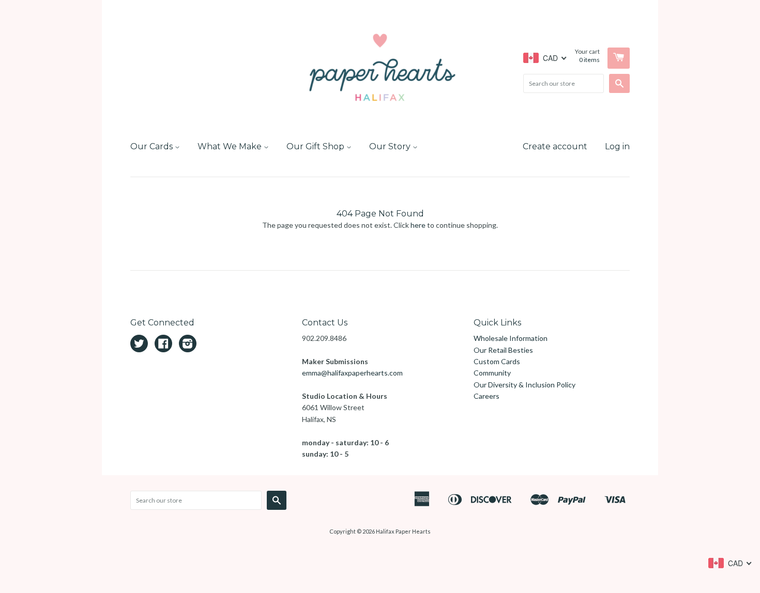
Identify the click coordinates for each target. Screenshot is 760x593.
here (418, 225)
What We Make (230, 146)
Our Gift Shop (316, 146)
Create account (555, 146)
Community (492, 372)
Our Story (391, 146)
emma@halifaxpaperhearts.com (352, 372)
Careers (486, 396)
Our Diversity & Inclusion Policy (524, 384)
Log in (617, 146)
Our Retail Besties (503, 350)
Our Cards (152, 146)
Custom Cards (497, 361)
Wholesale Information (511, 338)
